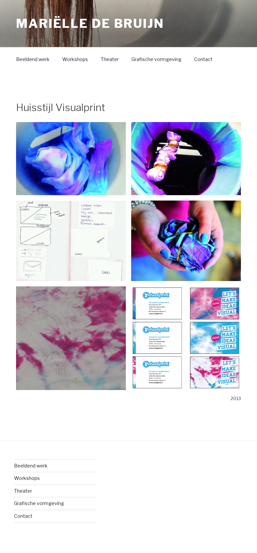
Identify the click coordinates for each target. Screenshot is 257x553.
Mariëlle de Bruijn (90, 23)
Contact (203, 59)
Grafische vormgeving (156, 59)
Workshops (75, 59)
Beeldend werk (33, 59)
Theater (110, 59)
